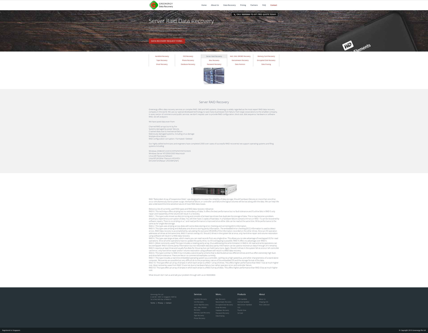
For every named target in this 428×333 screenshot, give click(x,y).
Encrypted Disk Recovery (266, 60)
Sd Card (240, 313)
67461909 (157, 299)
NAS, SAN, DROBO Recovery (240, 56)
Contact (273, 5)
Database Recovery (188, 64)
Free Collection (264, 305)
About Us (215, 5)
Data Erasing (266, 64)
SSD (238, 307)
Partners (254, 5)
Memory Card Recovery (266, 56)
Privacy (161, 303)
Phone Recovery (188, 60)
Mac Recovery (214, 60)
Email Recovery (162, 64)
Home (204, 5)
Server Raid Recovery (201, 305)
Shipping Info (263, 302)
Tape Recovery (161, 60)
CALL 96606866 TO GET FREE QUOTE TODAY (256, 14)
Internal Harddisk (243, 302)
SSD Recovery (188, 56)
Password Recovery (214, 64)
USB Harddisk (242, 299)
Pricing (243, 5)
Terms (153, 303)
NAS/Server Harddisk (244, 305)
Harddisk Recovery (162, 56)
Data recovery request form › (167, 41)
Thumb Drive (241, 310)
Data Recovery (229, 5)
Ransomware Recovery (240, 60)
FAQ (264, 5)
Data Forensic (240, 64)
